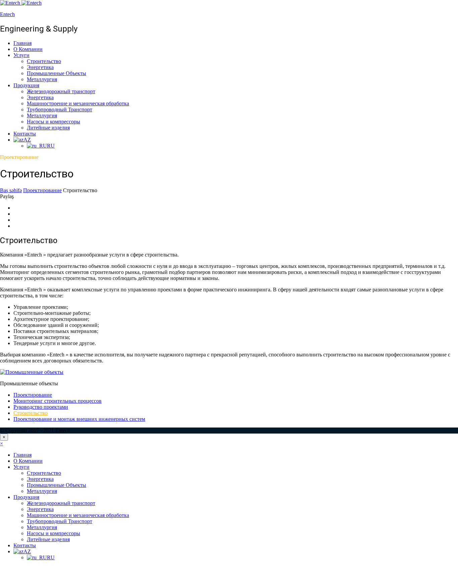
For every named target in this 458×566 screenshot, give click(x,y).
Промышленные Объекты (56, 73)
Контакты (24, 133)
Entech (7, 14)
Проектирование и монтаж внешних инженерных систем (79, 419)
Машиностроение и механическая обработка (78, 103)
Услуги (21, 55)
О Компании (28, 49)
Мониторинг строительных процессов (57, 401)
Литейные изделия (48, 127)
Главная (22, 43)
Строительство (44, 61)
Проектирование (32, 395)
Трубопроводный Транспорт (59, 109)
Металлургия (42, 79)
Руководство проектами (40, 407)
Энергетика (40, 67)
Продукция (26, 85)
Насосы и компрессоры (53, 121)
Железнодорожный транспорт (61, 91)
